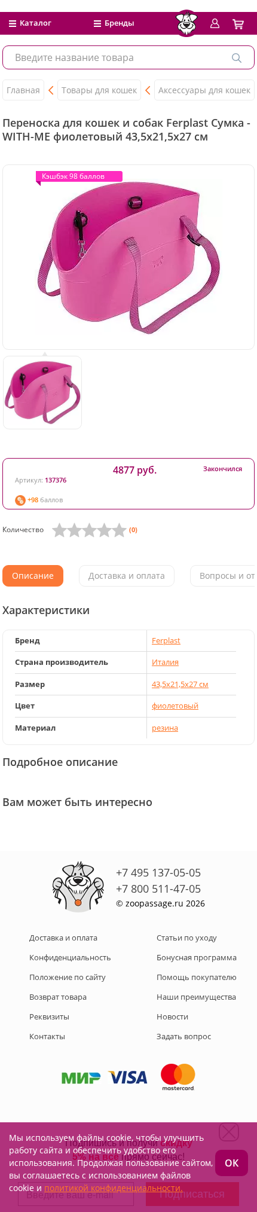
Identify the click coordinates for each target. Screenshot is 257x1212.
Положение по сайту (67, 977)
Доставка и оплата (63, 937)
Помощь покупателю (197, 977)
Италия (165, 662)
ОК (231, 1163)
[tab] (32, 576)
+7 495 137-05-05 (158, 872)
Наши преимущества (196, 996)
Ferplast (166, 640)
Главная (23, 90)
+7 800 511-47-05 (158, 888)
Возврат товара (58, 996)
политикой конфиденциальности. (113, 1187)
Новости (172, 1016)
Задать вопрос (184, 1036)
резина (165, 727)
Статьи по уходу (187, 937)
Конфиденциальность (70, 957)
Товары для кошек (99, 90)
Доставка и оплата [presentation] (126, 575)
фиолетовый (175, 705)
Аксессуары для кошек (204, 90)
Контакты (47, 1036)
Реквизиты (49, 1016)
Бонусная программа (197, 957)
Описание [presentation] (33, 575)
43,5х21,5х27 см (180, 684)
